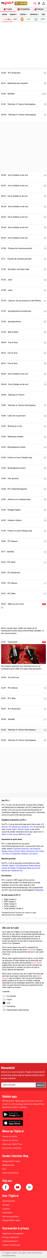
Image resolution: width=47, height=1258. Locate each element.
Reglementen (8, 1165)
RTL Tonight (34, 827)
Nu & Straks (37, 963)
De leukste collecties (11, 1148)
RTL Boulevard (14, 827)
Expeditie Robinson (21, 849)
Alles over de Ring (10, 1173)
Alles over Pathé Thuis (12, 1144)
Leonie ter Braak (9, 868)
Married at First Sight (35, 851)
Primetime (31, 950)
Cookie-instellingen (11, 1245)
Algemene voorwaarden (13, 1233)
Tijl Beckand (21, 868)
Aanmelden (40, 1085)
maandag (13, 14)
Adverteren (7, 1213)
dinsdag (23, 14)
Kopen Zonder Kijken (16, 851)
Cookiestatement (10, 1241)
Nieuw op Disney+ (10, 1140)
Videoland (39, 890)
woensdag (34, 14)
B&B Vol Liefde (25, 834)
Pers (4, 1169)
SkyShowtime (8, 1201)
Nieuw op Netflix (9, 1136)
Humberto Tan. (16, 871)
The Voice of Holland (10, 854)
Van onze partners (10, 1216)
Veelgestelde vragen (11, 1161)
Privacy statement (10, 1237)
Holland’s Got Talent (29, 854)
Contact (6, 1205)
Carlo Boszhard (21, 866)
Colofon (6, 1209)
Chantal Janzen (8, 866)
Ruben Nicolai (34, 866)
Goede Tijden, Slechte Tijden (17, 829)
